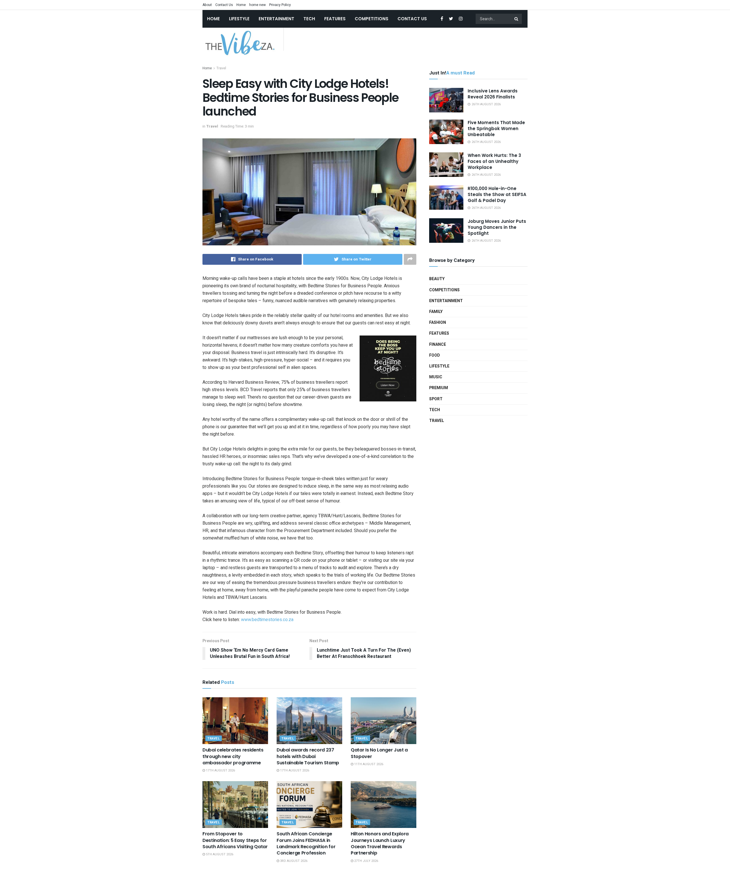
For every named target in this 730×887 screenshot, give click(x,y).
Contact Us (224, 4)
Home (241, 4)
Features (335, 19)
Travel (221, 68)
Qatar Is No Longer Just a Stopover (379, 753)
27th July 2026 (365, 860)
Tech (309, 19)
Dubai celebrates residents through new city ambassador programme (232, 756)
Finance (437, 344)
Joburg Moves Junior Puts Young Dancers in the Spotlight (497, 227)
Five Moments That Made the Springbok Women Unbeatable (496, 129)
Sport (436, 399)
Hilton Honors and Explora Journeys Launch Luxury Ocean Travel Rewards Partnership (380, 843)
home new (257, 4)
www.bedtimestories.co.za (267, 619)
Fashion (437, 323)
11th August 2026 (368, 764)
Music (435, 377)
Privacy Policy (280, 4)
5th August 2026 (219, 854)
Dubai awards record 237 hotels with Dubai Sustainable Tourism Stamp (308, 756)
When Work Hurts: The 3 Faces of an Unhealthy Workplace (494, 161)
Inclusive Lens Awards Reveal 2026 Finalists (493, 94)
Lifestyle (239, 19)
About (207, 4)
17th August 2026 (220, 770)
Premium (438, 388)
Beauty (437, 279)
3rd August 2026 (293, 860)
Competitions (371, 19)
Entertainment (276, 19)
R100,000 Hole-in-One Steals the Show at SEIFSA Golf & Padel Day (497, 194)
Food (434, 355)
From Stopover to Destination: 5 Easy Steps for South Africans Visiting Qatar (235, 840)
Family (436, 312)
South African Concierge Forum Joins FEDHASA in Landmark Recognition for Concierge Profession (306, 843)
